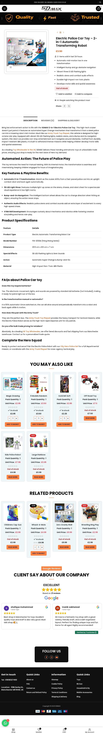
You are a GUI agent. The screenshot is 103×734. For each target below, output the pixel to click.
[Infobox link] (13, 680)
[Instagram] (51, 657)
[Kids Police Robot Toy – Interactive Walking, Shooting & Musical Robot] (12, 442)
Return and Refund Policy (36, 692)
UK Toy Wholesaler (31, 331)
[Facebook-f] (46, 657)
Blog (78, 697)
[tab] (30, 120)
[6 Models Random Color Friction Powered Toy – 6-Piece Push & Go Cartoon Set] (38, 384)
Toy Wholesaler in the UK (24, 150)
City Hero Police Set (69, 346)
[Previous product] (57, 32)
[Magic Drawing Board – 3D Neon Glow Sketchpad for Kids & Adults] (12, 384)
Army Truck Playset (38, 349)
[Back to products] (60, 32)
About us (29, 680)
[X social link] (69, 106)
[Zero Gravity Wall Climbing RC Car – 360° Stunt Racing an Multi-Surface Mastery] (64, 513)
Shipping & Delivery (59, 697)
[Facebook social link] (64, 106)
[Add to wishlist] (19, 378)
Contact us (30, 688)
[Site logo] (52, 8)
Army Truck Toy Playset (58, 133)
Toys (78, 680)
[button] (13, 424)
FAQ (28, 684)
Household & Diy (83, 688)
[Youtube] (57, 657)
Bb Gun (79, 684)
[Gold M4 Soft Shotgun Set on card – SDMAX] (64, 384)
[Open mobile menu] (4, 8)
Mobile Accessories (84, 692)
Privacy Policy (57, 688)
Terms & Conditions (59, 692)
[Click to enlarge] (11, 67)
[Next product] (63, 32)
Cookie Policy (57, 684)
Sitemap (55, 680)
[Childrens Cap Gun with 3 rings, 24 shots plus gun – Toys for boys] (12, 513)
